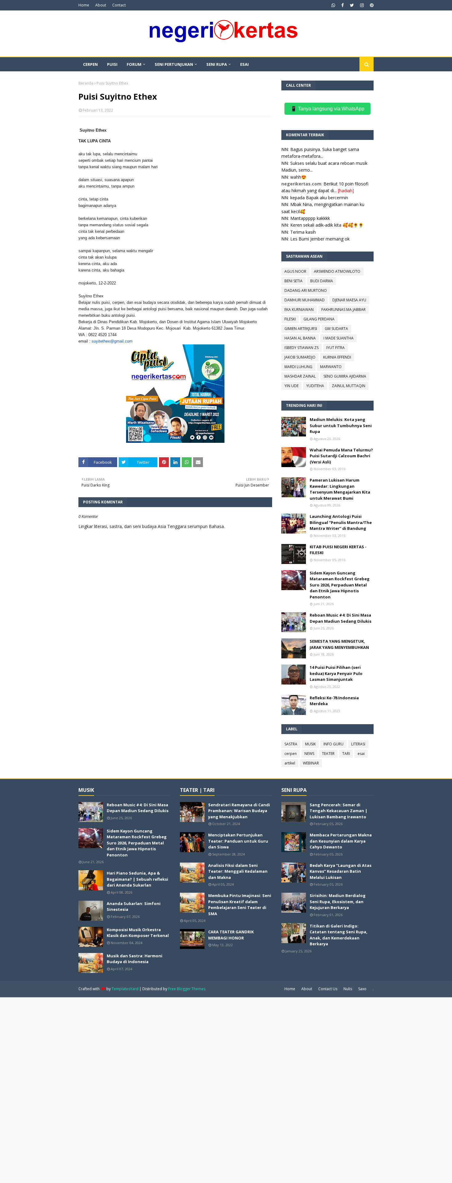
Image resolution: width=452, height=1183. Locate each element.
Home (83, 5)
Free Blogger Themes (186, 988)
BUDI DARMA (321, 281)
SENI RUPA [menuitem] (216, 64)
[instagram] (362, 5)
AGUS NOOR (295, 271)
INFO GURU (333, 744)
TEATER (328, 753)
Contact (119, 5)
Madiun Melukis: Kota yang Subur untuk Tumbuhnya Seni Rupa (341, 425)
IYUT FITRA (335, 347)
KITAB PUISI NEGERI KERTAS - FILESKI (338, 550)
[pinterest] (371, 5)
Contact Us (327, 988)
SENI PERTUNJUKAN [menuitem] (174, 64)
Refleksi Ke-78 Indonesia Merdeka (334, 701)
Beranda (85, 83)
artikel (289, 763)
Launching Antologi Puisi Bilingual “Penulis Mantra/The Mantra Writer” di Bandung (341, 522)
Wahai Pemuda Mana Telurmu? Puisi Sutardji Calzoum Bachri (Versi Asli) (341, 456)
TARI (346, 753)
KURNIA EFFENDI (337, 357)
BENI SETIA (293, 281)
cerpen (290, 753)
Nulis (347, 988)
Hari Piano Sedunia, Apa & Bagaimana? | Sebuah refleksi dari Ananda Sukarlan (137, 879)
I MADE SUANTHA (338, 338)
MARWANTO (331, 366)
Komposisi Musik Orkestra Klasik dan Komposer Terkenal (138, 933)
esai (361, 753)
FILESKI (290, 319)
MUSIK (310, 744)
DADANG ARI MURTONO (305, 290)
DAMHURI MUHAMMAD (304, 300)
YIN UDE (291, 385)
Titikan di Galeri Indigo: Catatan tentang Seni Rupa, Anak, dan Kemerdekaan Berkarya (338, 935)
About (100, 5)
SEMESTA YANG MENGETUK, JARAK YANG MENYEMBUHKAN (339, 644)
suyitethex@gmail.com (112, 341)
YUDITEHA (315, 385)
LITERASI (358, 744)
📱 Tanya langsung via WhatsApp (327, 108)
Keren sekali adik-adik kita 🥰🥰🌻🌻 (326, 225)
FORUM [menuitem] (134, 64)
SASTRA (290, 744)
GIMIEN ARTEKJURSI (300, 328)
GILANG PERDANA (319, 319)
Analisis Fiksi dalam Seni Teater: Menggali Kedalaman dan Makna (238, 871)
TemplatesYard (125, 988)
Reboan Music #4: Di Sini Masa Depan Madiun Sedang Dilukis (340, 618)
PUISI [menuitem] (112, 64)
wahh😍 (298, 177)
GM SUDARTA (336, 328)
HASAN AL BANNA (300, 338)
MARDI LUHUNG (298, 366)
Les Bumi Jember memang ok (320, 239)
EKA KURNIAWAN (299, 309)
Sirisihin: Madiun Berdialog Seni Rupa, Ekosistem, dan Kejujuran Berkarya (338, 901)
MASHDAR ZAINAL (300, 376)
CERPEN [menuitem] (90, 64)
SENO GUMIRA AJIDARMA (344, 376)
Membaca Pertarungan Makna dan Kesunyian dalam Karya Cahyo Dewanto (341, 841)
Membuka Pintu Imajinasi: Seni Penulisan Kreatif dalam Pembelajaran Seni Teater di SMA (239, 904)
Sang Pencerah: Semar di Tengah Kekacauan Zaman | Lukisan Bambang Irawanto (338, 811)
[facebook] (342, 5)
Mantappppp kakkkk (310, 218)
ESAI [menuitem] (244, 64)
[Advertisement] (184, 1089)
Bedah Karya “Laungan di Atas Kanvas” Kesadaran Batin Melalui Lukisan (340, 871)
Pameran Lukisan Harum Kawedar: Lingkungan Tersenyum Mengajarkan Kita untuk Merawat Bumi (340, 489)
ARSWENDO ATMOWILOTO (337, 271)
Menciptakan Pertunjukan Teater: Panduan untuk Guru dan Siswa (238, 841)
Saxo (362, 988)
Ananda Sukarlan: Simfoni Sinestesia (134, 906)
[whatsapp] (333, 5)
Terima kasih (303, 232)
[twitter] (351, 5)
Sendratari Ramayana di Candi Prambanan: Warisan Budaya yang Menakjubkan (239, 811)
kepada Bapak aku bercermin (319, 197)
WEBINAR (311, 763)
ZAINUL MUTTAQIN (348, 385)
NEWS (309, 753)
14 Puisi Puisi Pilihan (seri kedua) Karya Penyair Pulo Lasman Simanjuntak (336, 673)
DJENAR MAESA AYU (349, 300)
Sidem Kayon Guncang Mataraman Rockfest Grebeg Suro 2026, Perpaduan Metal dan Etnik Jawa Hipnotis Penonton (340, 585)
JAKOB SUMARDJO (299, 357)
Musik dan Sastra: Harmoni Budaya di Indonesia (134, 959)
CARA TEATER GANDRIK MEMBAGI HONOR (231, 935)
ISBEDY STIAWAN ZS (301, 347)
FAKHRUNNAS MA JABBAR (343, 309)
